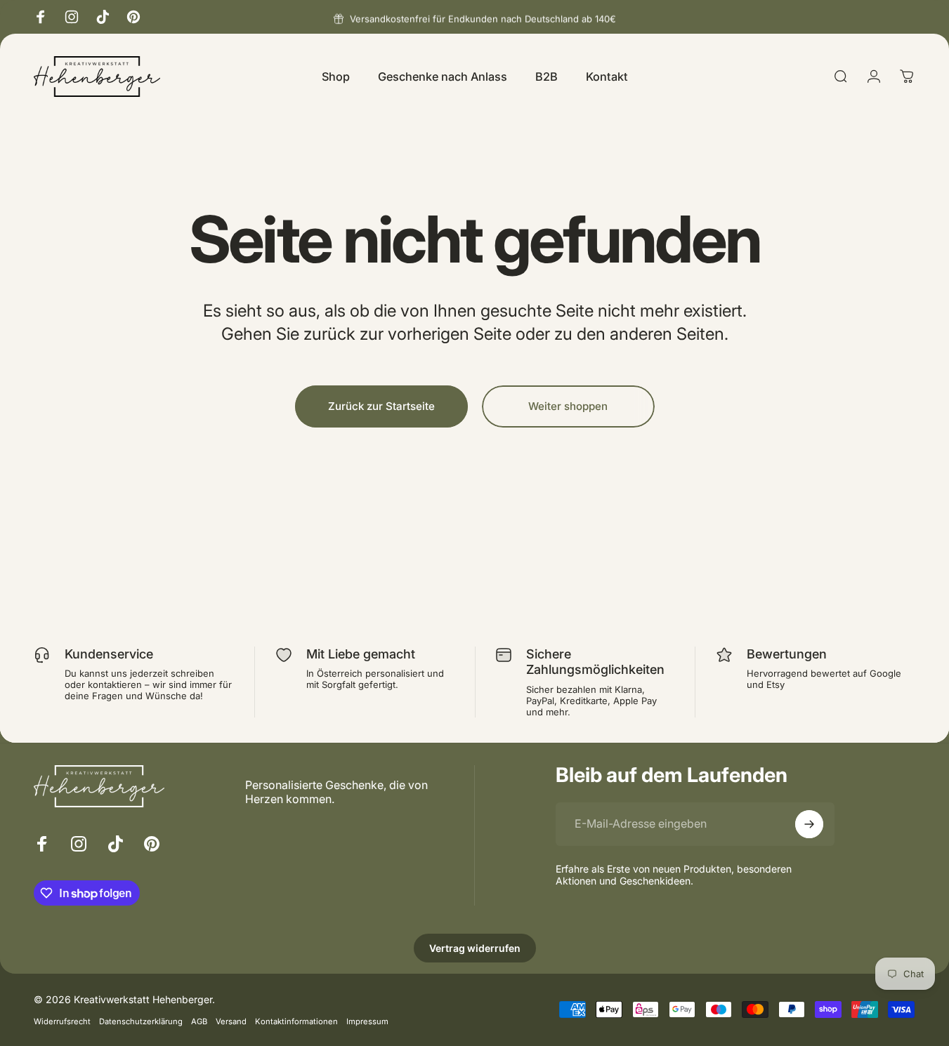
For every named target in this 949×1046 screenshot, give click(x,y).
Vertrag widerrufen (475, 948)
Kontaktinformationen (296, 1021)
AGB (199, 1021)
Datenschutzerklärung (141, 1021)
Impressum (367, 1021)
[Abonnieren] (809, 824)
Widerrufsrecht (62, 1021)
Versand (231, 1021)
